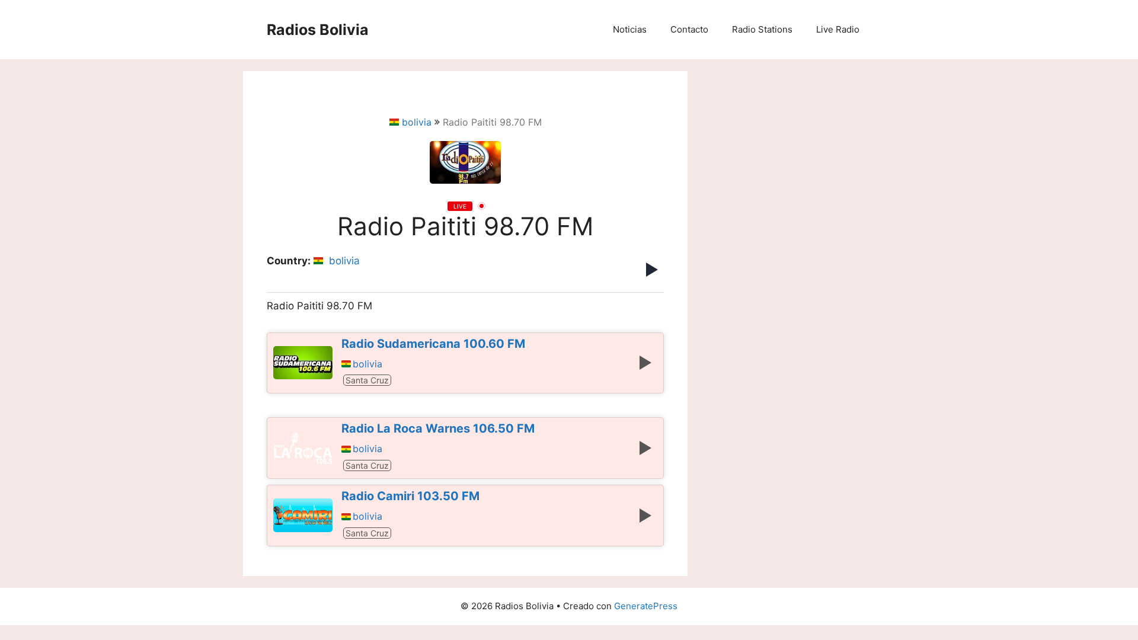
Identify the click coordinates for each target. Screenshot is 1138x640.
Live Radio (837, 29)
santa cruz (367, 380)
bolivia (416, 122)
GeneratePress (645, 606)
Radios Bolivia (318, 30)
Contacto (689, 29)
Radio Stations (762, 29)
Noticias (630, 29)
